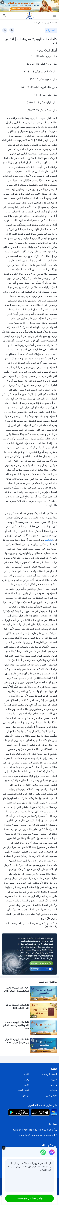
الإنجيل (26, 1084)
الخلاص (49, 539)
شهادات (53, 1090)
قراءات (37, 22)
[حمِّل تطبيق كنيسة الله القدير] (54, 1112)
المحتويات (50, 30)
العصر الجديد (24, 1090)
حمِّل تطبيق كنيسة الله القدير (43, 1105)
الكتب (27, 1074)
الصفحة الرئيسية (50, 22)
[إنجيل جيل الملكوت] (29, 15)
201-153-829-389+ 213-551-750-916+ (33, 1129)
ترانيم (27, 1079)
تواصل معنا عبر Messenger (29, 1198)
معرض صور (51, 1095)
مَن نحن (26, 1095)
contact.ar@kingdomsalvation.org (35, 1135)
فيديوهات (53, 1079)
